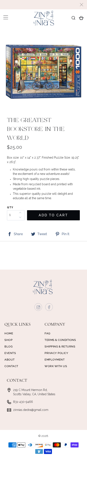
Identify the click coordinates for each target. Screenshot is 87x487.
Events (10, 353)
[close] (81, 5)
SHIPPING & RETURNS (60, 346)
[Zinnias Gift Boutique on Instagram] (38, 308)
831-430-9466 (23, 401)
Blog (8, 346)
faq (47, 333)
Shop (8, 340)
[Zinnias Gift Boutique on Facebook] (49, 308)
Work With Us (56, 366)
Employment (55, 359)
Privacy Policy (56, 353)
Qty (10, 207)
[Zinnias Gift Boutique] (43, 18)
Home (8, 333)
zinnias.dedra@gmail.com (30, 410)
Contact (11, 366)
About (9, 359)
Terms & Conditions (60, 340)
